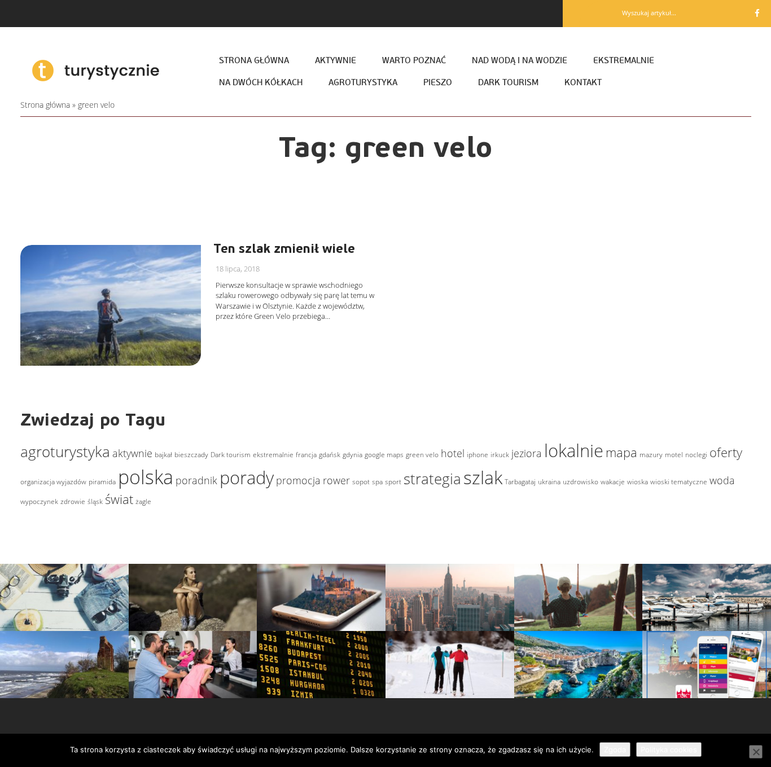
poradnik (196, 480)
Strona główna (254, 60)
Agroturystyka (362, 82)
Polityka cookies (669, 749)
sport (393, 482)
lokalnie (573, 450)
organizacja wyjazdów (53, 482)
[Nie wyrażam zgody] (756, 752)
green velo (422, 454)
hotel (453, 453)
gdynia (352, 454)
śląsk (95, 501)
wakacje (613, 482)
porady (247, 477)
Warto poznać (414, 60)
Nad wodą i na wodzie (519, 60)
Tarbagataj (520, 482)
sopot (361, 482)
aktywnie (132, 453)
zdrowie (72, 501)
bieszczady (191, 454)
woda (722, 480)
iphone (477, 454)
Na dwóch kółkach (261, 82)
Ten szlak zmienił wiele (284, 249)
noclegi (696, 454)
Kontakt (583, 82)
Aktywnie (335, 60)
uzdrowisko (580, 482)
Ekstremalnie (623, 60)
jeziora (526, 453)
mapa (621, 452)
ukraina (549, 482)
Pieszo (437, 82)
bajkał (163, 454)
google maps (384, 454)
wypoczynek (39, 501)
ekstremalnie (273, 454)
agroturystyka (65, 451)
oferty (725, 452)
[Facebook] (757, 13)
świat (119, 498)
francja (306, 454)
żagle (143, 501)
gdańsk (329, 454)
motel (674, 454)
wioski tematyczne (678, 482)
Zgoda (615, 749)
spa (377, 482)
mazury (651, 454)
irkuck (499, 454)
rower (336, 480)
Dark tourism (508, 82)
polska (145, 477)
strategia (432, 478)
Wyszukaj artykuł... (649, 12)
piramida (102, 482)
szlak (482, 476)
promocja (298, 480)
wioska (637, 482)
